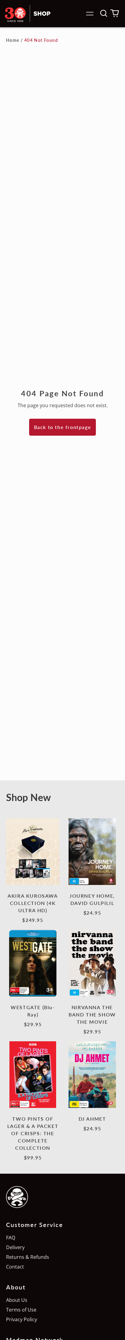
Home (12, 40)
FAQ (10, 1237)
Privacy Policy (21, 1319)
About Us (16, 1300)
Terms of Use (21, 1309)
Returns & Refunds (27, 1257)
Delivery (15, 1247)
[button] (103, 13)
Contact (15, 1266)
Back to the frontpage (62, 427)
